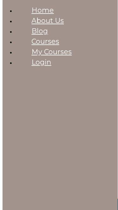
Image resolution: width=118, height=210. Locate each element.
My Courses (51, 52)
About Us (47, 20)
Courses (45, 41)
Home (42, 10)
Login (41, 62)
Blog (39, 31)
